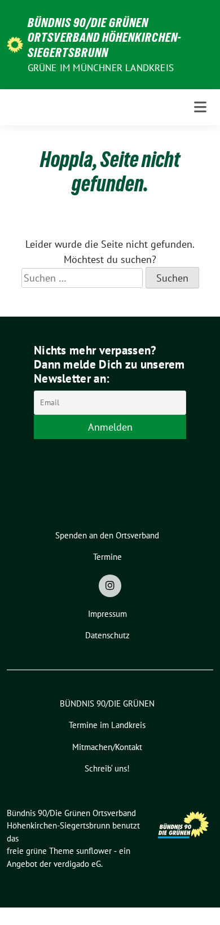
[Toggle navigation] (200, 107)
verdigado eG (77, 863)
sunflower (94, 850)
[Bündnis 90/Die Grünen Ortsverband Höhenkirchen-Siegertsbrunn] (15, 43)
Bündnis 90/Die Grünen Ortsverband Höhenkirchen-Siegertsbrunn (105, 37)
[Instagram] (110, 586)
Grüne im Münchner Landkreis (101, 68)
